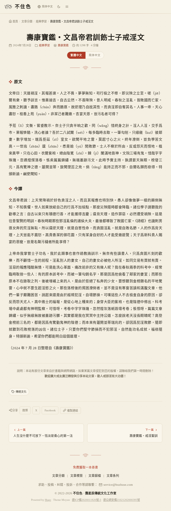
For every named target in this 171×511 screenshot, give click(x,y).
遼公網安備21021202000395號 (121, 499)
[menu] (66, 6)
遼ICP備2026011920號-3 (86, 499)
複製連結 (72, 410)
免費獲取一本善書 (85, 467)
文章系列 (113, 475)
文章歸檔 (94, 475)
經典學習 (41, 21)
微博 (25, 410)
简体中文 (95, 55)
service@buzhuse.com (118, 484)
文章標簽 (76, 475)
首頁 (15, 21)
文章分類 (26, 21)
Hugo (48, 499)
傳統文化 (21, 391)
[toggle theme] (58, 6)
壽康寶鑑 (63, 45)
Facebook (50, 410)
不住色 (77, 493)
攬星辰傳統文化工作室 (100, 493)
